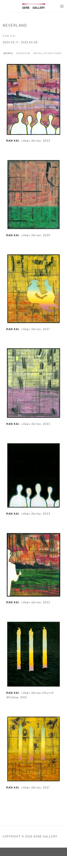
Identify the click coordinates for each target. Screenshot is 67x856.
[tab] (9, 53)
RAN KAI (9, 35)
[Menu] (62, 6)
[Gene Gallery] (33, 6)
